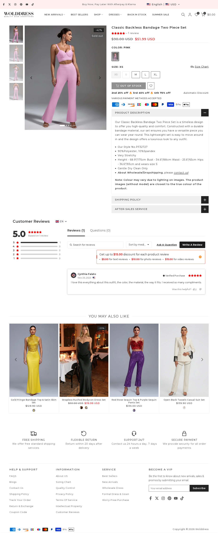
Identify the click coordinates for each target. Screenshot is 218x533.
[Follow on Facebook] (4, 4)
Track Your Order (20, 500)
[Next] (99, 78)
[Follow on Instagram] (15, 4)
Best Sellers (109, 476)
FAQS (13, 476)
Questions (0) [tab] (100, 230)
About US (62, 476)
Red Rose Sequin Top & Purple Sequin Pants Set (134, 401)
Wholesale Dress (112, 488)
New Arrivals (110, 482)
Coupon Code (18, 512)
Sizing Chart (63, 482)
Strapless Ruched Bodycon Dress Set (84, 400)
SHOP (97, 14)
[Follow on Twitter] (9, 4)
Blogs (13, 482)
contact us (181, 172)
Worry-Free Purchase (115, 500)
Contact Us (16, 488)
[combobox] (139, 244)
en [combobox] (62, 221)
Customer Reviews (67, 512)
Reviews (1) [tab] (76, 230)
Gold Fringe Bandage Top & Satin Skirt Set (34, 401)
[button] (163, 4)
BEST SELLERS (79, 14)
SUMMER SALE (160, 14)
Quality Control (65, 488)
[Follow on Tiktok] (33, 4)
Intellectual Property (69, 506)
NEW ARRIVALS (53, 14)
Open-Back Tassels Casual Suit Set (184, 400)
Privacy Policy (64, 494)
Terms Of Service (66, 500)
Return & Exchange (21, 506)
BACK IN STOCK (137, 14)
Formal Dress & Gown (115, 494)
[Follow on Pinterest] (21, 4)
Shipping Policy (19, 494)
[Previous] (31, 78)
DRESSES (114, 14)
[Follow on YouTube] (27, 4)
